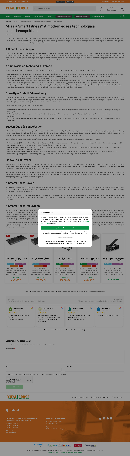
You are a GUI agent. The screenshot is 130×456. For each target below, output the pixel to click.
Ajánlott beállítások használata (65, 228)
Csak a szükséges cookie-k (65, 237)
